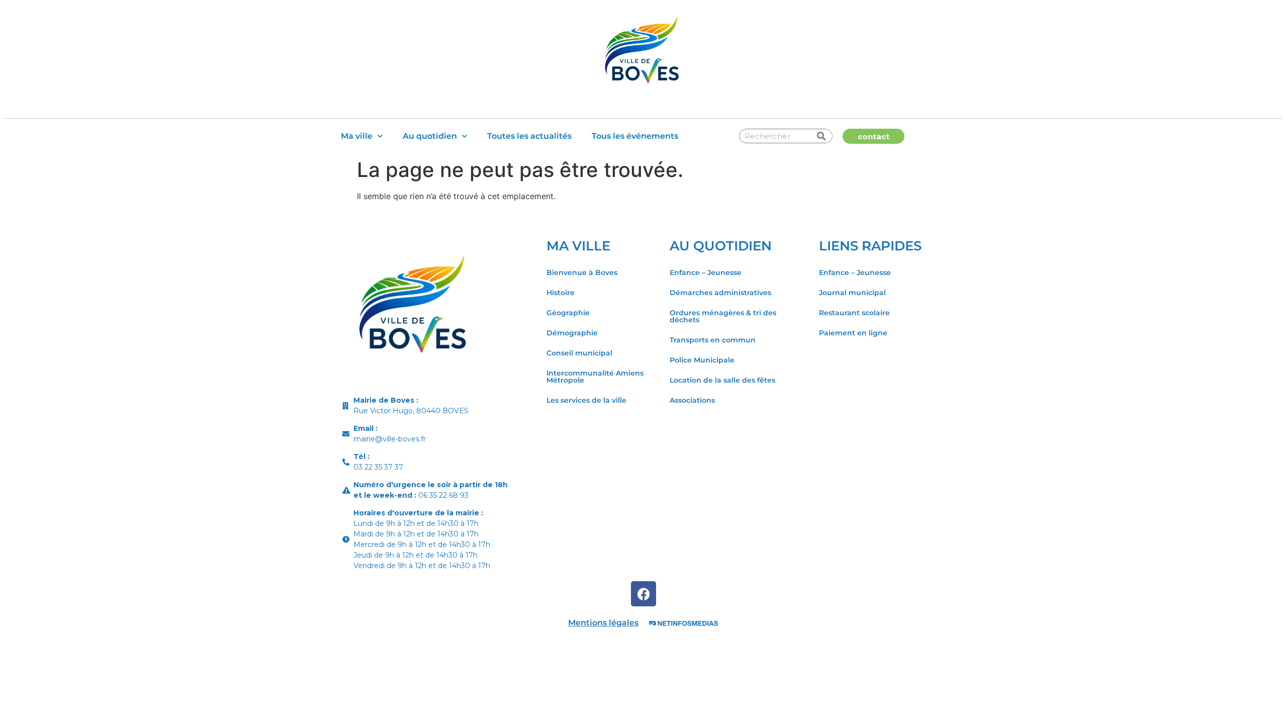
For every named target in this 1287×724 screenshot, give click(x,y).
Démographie (572, 332)
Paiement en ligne (853, 332)
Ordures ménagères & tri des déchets (723, 316)
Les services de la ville (586, 400)
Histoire (560, 292)
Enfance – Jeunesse (706, 272)
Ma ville (357, 136)
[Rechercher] (821, 136)
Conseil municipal (579, 352)
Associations (692, 400)
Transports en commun (713, 339)
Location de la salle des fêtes (722, 380)
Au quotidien (430, 136)
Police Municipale (702, 360)
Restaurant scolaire (854, 312)
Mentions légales (603, 622)
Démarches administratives (720, 292)
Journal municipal (852, 292)
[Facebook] (643, 593)
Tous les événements (635, 136)
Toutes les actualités (529, 136)
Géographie (568, 312)
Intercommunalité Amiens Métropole (595, 377)
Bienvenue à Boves (581, 272)
